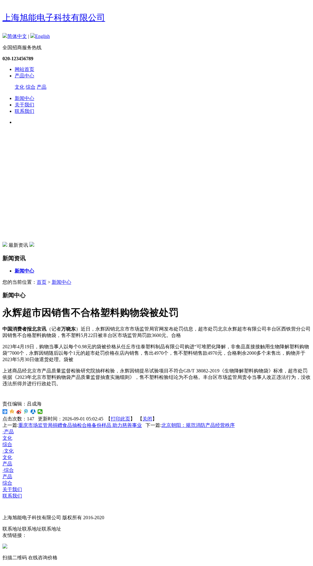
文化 (19, 87)
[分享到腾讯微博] (26, 411)
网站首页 (24, 69)
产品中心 (24, 75)
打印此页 (120, 418)
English (42, 36)
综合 (30, 87)
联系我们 (24, 111)
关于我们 (24, 104)
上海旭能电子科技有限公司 (53, 17)
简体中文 (17, 36)
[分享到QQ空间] (12, 411)
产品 (41, 87)
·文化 (8, 450)
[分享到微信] (40, 411)
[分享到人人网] (33, 411)
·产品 (8, 431)
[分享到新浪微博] (19, 411)
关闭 (147, 418)
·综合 (8, 470)
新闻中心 (24, 98)
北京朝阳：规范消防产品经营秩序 (198, 425)
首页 (41, 282)
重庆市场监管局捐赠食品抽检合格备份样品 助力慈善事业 (80, 425)
